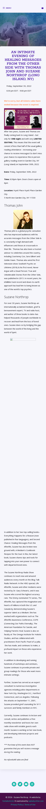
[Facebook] (14, 784)
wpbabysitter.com (36, 801)
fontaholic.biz (8, 801)
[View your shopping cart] (42, 8)
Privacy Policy (17, 804)
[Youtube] (26, 784)
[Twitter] (20, 784)
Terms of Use (29, 804)
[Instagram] (32, 784)
